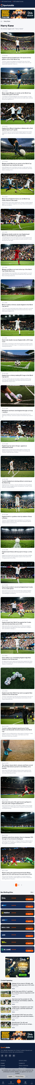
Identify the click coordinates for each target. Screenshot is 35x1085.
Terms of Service (23, 1065)
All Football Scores (18, 1)
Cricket (2, 1063)
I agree (10, 1076)
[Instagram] (9, 1055)
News (13, 988)
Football (3, 1065)
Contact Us (22, 1063)
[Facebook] (2, 1055)
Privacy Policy (22, 1068)
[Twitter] (6, 1055)
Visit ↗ (29, 899)
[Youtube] (13, 1055)
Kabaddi (3, 1068)
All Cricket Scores (6, 1)
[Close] (27, 1076)
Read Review (29, 896)
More (32, 892)
